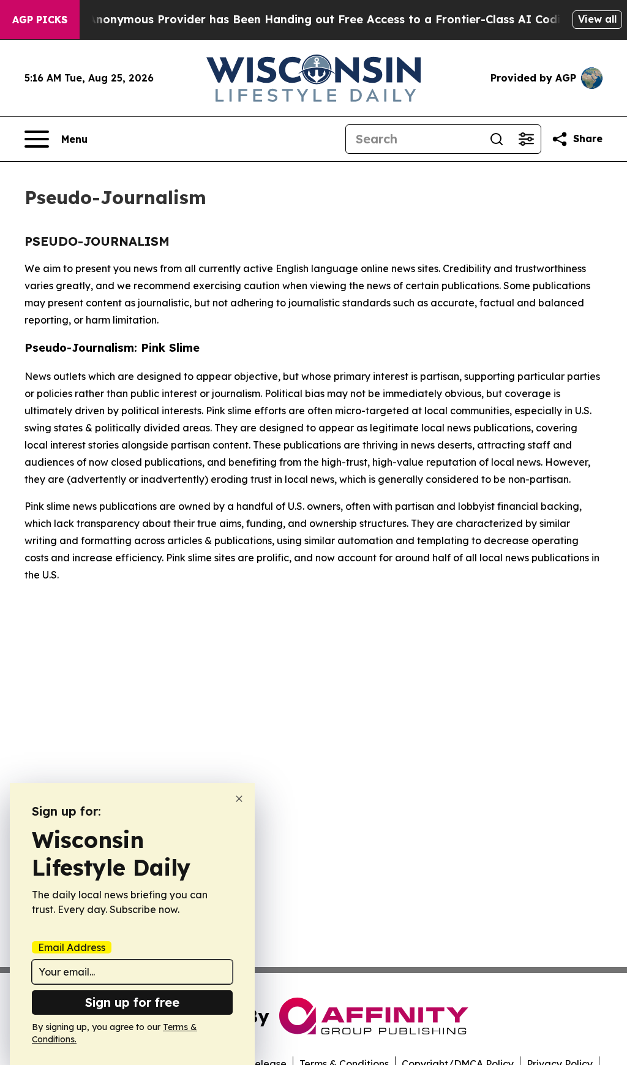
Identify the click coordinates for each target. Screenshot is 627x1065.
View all (597, 19)
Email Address (71, 947)
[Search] (496, 139)
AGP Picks (39, 19)
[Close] (239, 799)
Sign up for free (132, 1002)
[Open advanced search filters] (526, 139)
